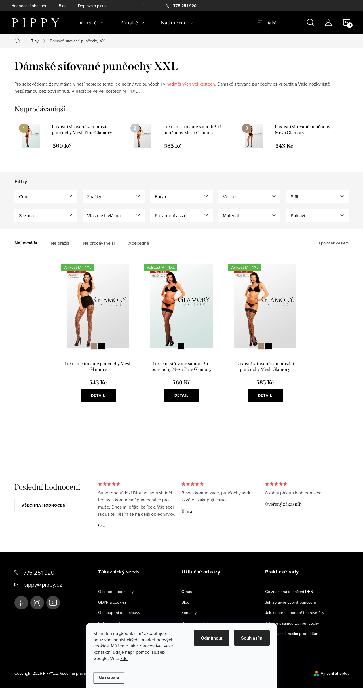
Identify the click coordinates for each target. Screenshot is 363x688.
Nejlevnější (25, 243)
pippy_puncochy (37, 602)
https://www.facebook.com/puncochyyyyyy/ (21, 602)
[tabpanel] (70, 136)
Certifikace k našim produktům (291, 633)
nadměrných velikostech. (190, 84)
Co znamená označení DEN (289, 591)
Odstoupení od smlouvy (119, 612)
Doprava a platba (92, 6)
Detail (98, 395)
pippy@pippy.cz (43, 584)
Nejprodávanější (99, 243)
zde (124, 658)
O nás (187, 591)
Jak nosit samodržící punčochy (292, 623)
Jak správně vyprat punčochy (291, 602)
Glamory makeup (94, 346)
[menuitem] (90, 22)
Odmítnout (211, 638)
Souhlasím (252, 638)
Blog (63, 6)
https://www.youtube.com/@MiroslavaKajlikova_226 (53, 602)
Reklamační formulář (116, 623)
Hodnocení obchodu (29, 6)
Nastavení (108, 678)
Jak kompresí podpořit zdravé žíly (294, 612)
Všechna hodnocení (44, 505)
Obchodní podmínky (116, 591)
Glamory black (101, 346)
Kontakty (189, 612)
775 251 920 (39, 572)
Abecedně (138, 243)
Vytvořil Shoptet (335, 673)
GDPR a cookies (112, 602)
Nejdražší (60, 243)
